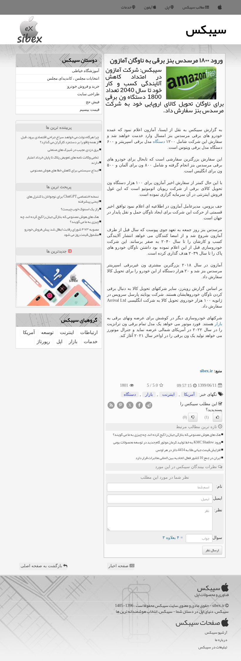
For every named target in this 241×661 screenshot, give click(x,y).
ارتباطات (89, 332)
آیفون (148, 7)
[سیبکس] (219, 7)
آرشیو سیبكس (216, 632)
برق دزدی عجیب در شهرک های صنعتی (73, 149)
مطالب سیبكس (194, 7)
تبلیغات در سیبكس (212, 647)
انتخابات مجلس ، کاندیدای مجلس (73, 78)
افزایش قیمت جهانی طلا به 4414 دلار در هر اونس (188, 450)
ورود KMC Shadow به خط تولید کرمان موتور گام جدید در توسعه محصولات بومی (167, 442)
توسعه (47, 332)
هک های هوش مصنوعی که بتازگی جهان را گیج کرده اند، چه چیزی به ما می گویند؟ (167, 434)
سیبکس (206, 29)
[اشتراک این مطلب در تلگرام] (149, 405)
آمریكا (189, 394)
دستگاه (159, 141)
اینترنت (168, 394)
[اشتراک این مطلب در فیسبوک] (139, 405)
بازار (218, 324)
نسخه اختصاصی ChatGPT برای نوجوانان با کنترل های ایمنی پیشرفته (63, 199)
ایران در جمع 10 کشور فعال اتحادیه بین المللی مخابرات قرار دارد (178, 458)
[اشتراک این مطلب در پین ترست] (120, 405)
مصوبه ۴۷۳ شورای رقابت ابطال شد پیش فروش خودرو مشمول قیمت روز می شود (61, 232)
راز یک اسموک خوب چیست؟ (80, 209)
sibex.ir (206, 371)
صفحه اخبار (119, 566)
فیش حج (92, 102)
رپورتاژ (43, 341)
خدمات (126, 7)
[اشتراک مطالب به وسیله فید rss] (111, 405)
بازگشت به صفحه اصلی (42, 566)
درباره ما (221, 640)
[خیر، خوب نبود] (193, 417)
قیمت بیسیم (89, 109)
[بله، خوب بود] (217, 417)
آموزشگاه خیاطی (85, 71)
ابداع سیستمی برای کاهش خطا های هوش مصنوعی (64, 170)
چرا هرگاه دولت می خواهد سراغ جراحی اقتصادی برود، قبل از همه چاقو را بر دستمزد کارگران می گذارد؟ (60, 140)
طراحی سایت (88, 94)
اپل (167, 7)
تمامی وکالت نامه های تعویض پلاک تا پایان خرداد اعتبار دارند (63, 160)
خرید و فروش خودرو (83, 86)
